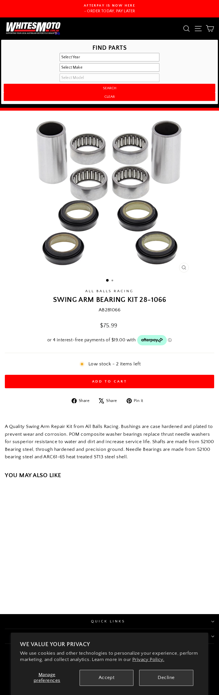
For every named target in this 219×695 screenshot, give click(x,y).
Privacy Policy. (148, 659)
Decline (166, 677)
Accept (106, 677)
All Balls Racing (109, 291)
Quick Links (108, 621)
